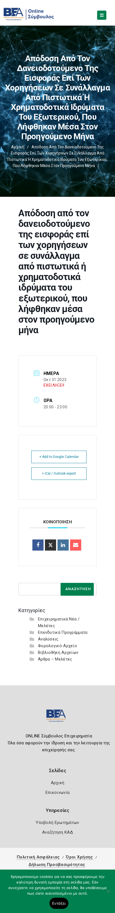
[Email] (75, 545)
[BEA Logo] (57, 718)
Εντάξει (59, 903)
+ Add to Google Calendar (59, 457)
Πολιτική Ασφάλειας (38, 857)
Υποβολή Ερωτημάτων (57, 822)
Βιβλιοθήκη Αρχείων (58, 652)
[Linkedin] (63, 545)
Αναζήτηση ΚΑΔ (57, 832)
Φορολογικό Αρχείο (57, 645)
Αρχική (17, 147)
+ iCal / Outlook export (59, 473)
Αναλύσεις (48, 639)
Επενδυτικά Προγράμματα (63, 632)
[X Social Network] (50, 545)
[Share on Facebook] (38, 545)
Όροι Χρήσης (79, 857)
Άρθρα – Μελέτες (55, 659)
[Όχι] (108, 894)
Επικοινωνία (57, 792)
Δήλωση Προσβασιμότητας (56, 864)
